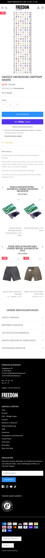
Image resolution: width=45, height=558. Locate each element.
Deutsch (6, 545)
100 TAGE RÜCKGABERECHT (15, 333)
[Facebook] (3, 486)
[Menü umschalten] (2, 7)
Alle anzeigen (22, 194)
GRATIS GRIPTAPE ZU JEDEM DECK (18, 340)
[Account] (37, 7)
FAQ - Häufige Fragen (9, 416)
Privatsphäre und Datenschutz (12, 436)
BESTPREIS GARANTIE (12, 325)
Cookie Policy (6, 439)
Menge (4, 100)
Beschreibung (6, 151)
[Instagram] (7, 486)
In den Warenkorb (22, 114)
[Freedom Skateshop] (22, 7)
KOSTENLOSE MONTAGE (13, 348)
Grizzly (9, 93)
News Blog (5, 445)
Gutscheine (6, 442)
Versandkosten (19, 88)
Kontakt (4, 413)
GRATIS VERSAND (10, 317)
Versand (5, 420)
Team (3, 410)
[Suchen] (7, 7)
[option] (22, 43)
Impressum (5, 432)
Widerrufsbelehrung (9, 426)
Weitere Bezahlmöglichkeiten (22, 127)
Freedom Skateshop (11, 550)
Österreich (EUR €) (10, 539)
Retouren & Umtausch (9, 423)
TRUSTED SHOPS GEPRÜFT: (12, 496)
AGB (3, 429)
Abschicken (9, 480)
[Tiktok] (15, 486)
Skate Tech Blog (7, 448)
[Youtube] (11, 486)
